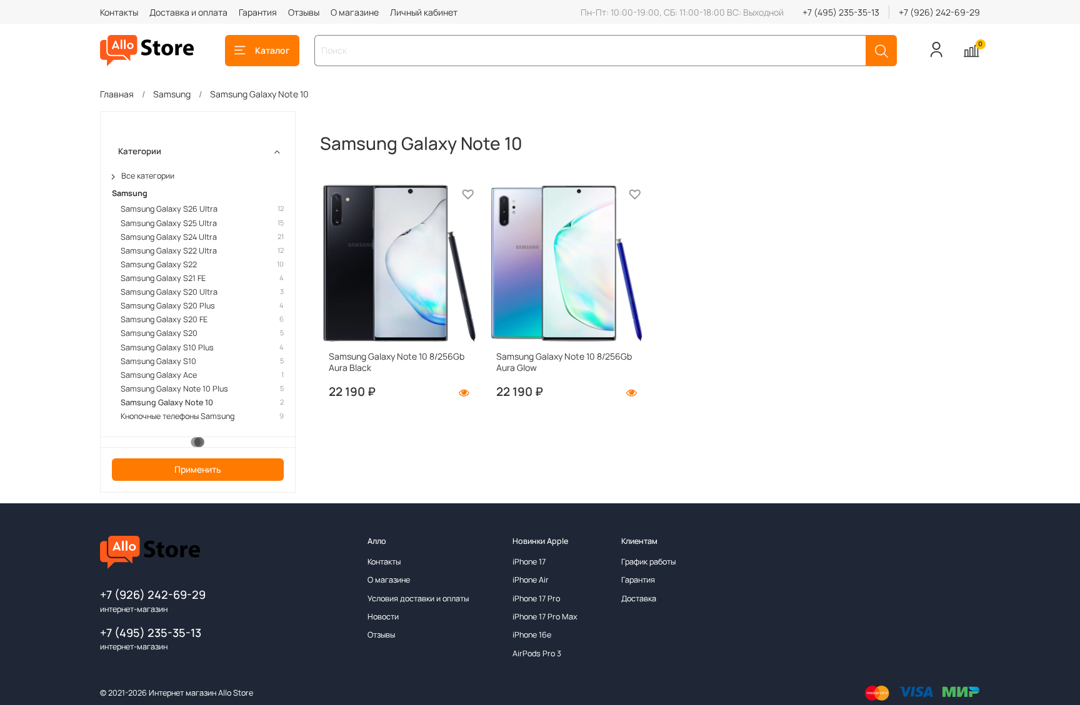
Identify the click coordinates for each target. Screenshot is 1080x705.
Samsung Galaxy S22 (159, 264)
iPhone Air (530, 579)
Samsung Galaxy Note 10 (167, 402)
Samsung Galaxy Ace (159, 375)
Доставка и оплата (188, 12)
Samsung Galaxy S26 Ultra (169, 209)
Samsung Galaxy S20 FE (164, 319)
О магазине (355, 12)
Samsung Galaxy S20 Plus (168, 305)
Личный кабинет (424, 12)
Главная (117, 94)
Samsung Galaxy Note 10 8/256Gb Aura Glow (564, 361)
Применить (197, 469)
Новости (383, 616)
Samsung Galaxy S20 (159, 333)
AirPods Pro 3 (536, 653)
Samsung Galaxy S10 (158, 361)
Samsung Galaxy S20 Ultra (169, 292)
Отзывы (303, 12)
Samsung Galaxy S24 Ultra (169, 237)
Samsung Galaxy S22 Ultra (169, 250)
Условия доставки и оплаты (418, 598)
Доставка (638, 598)
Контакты (119, 12)
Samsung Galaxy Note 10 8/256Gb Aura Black (396, 361)
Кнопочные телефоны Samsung (177, 416)
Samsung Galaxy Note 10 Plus (174, 388)
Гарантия (258, 12)
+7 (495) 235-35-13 (840, 12)
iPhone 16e (531, 634)
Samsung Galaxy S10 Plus (167, 347)
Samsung (172, 94)
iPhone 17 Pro (536, 598)
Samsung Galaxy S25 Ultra (169, 223)
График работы (648, 561)
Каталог (272, 50)
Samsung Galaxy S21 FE (163, 278)
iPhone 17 (529, 561)
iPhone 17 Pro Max (545, 616)
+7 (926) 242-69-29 (939, 12)
